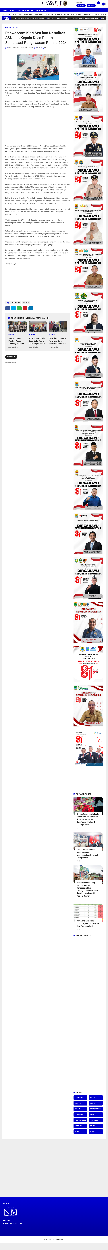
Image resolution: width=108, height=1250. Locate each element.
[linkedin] (30, 308)
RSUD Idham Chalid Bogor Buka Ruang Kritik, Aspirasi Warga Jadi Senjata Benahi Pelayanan (38, 341)
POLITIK (16, 28)
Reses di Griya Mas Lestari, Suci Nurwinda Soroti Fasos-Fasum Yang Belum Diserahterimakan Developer (53, 18)
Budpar (103, 14)
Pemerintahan (76, 14)
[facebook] (2, 4)
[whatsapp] (19, 308)
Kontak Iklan (23, 10)
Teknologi (95, 14)
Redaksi (91, 5)
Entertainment (39, 14)
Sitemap (81, 5)
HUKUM (77, 1109)
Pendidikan (28, 14)
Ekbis (20, 14)
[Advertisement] (37, 127)
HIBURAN (93, 1103)
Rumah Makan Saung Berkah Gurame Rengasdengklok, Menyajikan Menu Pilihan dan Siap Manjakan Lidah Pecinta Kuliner (87, 889)
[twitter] (5, 4)
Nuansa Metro (59, 1239)
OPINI (92, 1114)
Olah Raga (49, 14)
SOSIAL (77, 1131)
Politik (66, 14)
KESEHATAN (79, 1114)
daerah (11, 334)
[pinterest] (25, 308)
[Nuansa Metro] (54, 7)
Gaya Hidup (86, 14)
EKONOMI (78, 1103)
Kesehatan (58, 14)
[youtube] (11, 4)
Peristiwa (6, 14)
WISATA (92, 1131)
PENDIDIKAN (94, 1120)
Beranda (8, 28)
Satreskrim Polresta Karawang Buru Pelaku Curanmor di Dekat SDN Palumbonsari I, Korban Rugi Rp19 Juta (57, 341)
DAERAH (92, 1097)
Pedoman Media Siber (39, 10)
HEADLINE (16, 303)
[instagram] (8, 4)
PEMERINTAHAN (80, 1120)
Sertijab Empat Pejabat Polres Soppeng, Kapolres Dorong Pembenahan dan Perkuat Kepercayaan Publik (17, 341)
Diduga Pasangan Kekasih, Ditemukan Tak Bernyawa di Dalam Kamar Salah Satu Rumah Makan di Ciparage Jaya (88, 819)
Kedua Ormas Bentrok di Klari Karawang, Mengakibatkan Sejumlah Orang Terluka (87, 853)
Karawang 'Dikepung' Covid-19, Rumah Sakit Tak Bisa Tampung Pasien (88, 923)
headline (32, 334)
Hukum (14, 14)
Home (5, 10)
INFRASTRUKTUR (95, 1109)
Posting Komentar (10, 362)
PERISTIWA (78, 1126)
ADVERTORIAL (79, 1097)
